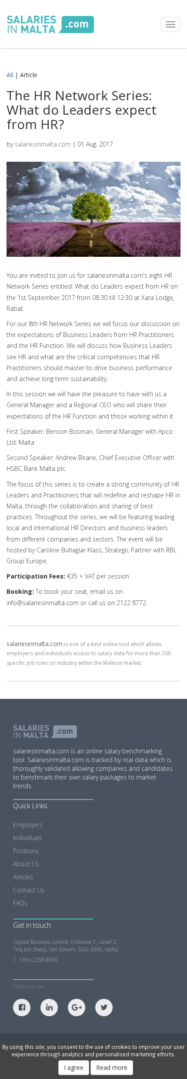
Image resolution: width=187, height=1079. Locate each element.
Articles (23, 877)
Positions (26, 851)
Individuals (27, 838)
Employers (28, 824)
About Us (26, 864)
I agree (73, 1067)
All (10, 75)
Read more (111, 1067)
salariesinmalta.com (43, 144)
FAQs (20, 903)
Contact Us (28, 890)
